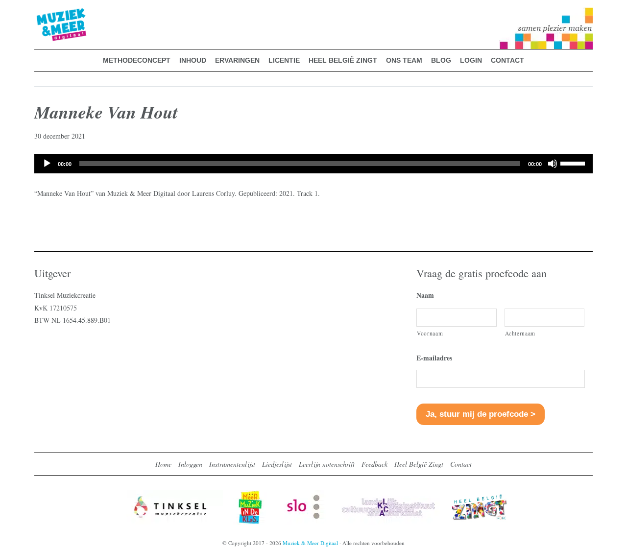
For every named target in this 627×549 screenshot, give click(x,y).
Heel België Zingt (418, 464)
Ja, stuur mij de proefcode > (480, 414)
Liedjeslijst (277, 464)
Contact (461, 464)
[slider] (574, 162)
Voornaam (430, 333)
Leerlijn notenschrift (327, 464)
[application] (313, 163)
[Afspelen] (47, 163)
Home (163, 464)
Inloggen (190, 464)
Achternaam (520, 333)
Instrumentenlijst (232, 464)
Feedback (374, 464)
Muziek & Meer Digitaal (45, 13)
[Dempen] (552, 163)
